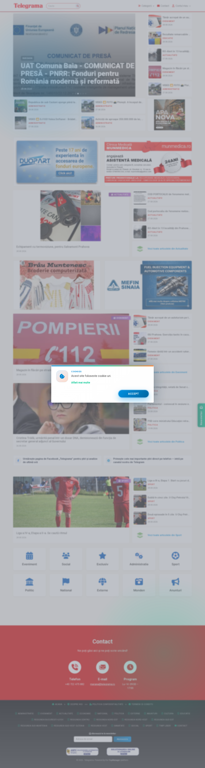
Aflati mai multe (80, 382)
